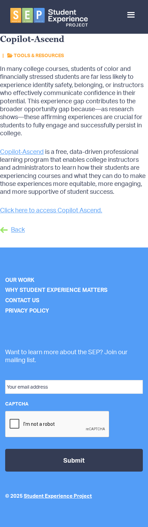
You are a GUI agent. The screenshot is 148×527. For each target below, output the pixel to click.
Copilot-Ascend (22, 151)
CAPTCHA (17, 404)
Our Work (19, 279)
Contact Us (22, 300)
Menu (132, 20)
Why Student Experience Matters (56, 289)
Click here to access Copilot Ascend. (51, 210)
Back (18, 229)
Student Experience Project (58, 496)
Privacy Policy (27, 310)
